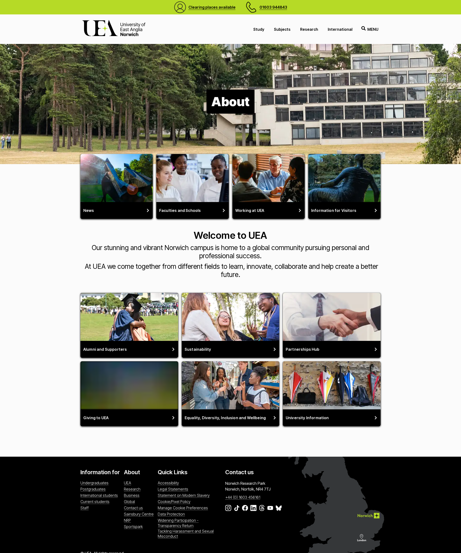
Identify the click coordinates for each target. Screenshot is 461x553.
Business (132, 495)
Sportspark (133, 526)
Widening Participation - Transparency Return (178, 523)
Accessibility (168, 482)
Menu (372, 29)
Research (309, 29)
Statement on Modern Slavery (184, 495)
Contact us (133, 507)
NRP (127, 520)
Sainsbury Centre (139, 514)
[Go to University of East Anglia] (113, 29)
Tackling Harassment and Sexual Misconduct (186, 534)
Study (258, 29)
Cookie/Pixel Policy (174, 501)
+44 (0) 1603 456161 (242, 497)
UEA (127, 482)
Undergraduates (94, 482)
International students (99, 495)
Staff (84, 507)
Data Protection (171, 514)
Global (129, 501)
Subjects (282, 29)
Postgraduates (93, 489)
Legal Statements (173, 489)
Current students (94, 501)
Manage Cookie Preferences (183, 507)
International (340, 29)
